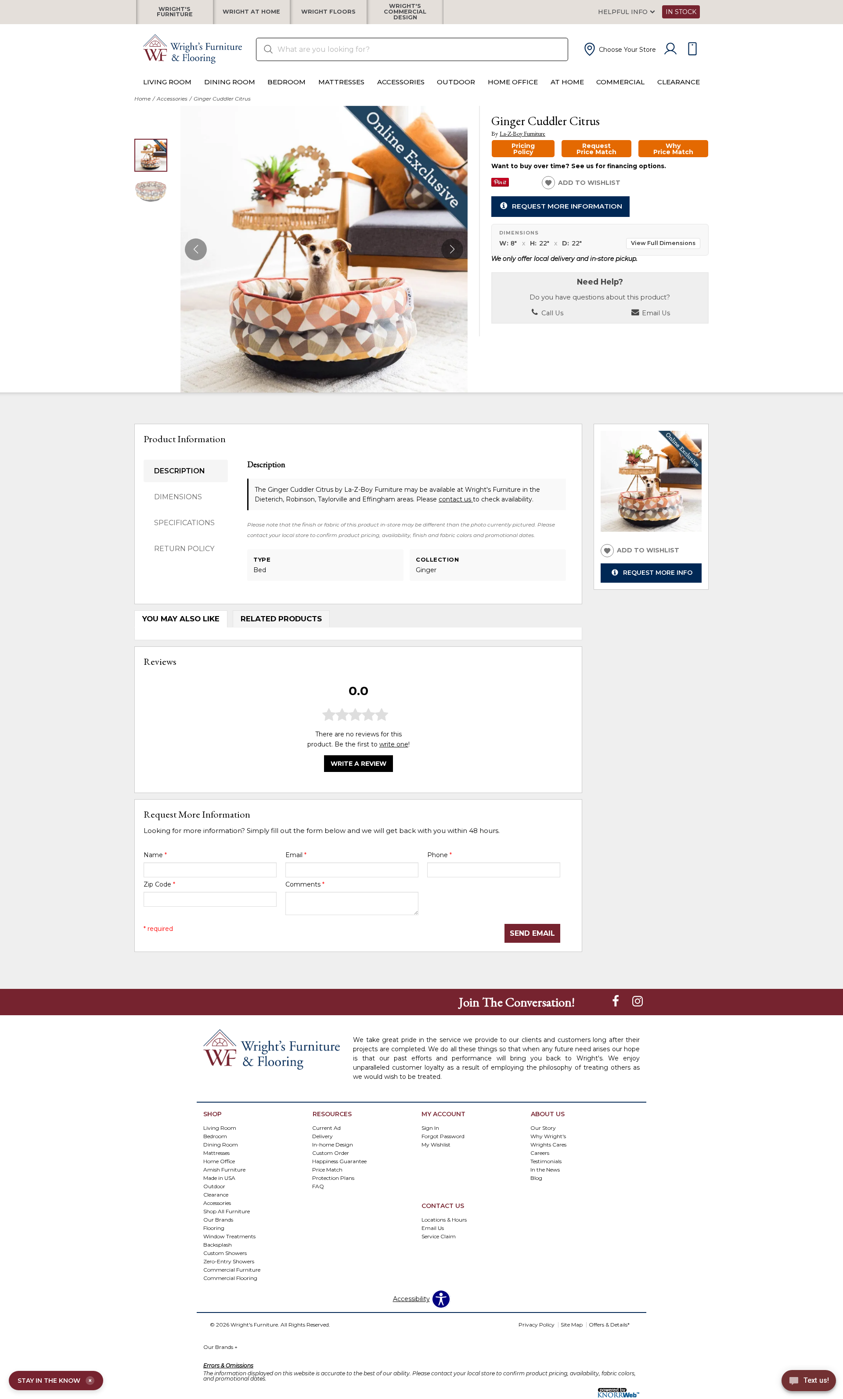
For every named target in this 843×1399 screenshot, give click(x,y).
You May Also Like (181, 618)
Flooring (213, 1227)
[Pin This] (500, 184)
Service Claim (439, 1236)
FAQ (318, 1186)
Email (295, 855)
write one (393, 744)
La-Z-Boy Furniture (522, 133)
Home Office (513, 82)
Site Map (572, 1324)
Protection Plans (333, 1178)
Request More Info (657, 573)
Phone (439, 855)
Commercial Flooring (230, 1277)
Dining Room (229, 82)
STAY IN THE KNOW (55, 1381)
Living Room (167, 82)
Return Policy (184, 548)
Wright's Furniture (175, 12)
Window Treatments (229, 1236)
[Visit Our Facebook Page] (616, 1002)
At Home (567, 82)
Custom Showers (225, 1252)
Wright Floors (328, 12)
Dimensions (178, 497)
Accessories (401, 82)
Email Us (655, 313)
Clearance (678, 82)
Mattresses (341, 82)
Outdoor (456, 82)
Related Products (281, 618)
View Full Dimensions (663, 243)
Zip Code (159, 884)
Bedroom (286, 82)
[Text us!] (809, 1382)
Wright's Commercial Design (405, 12)
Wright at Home (251, 12)
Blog (536, 1178)
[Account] (670, 49)
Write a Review (358, 763)
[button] (619, 49)
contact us (456, 499)
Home (142, 98)
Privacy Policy (537, 1324)
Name (155, 855)
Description (179, 471)
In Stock (681, 12)
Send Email (532, 933)
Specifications (184, 523)
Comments (304, 884)
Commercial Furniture (231, 1269)
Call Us (551, 313)
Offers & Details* (609, 1324)
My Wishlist (436, 1144)
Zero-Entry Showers (228, 1261)
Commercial (620, 82)
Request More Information (567, 206)
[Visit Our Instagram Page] (637, 1002)
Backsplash (217, 1244)
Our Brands (218, 1219)
